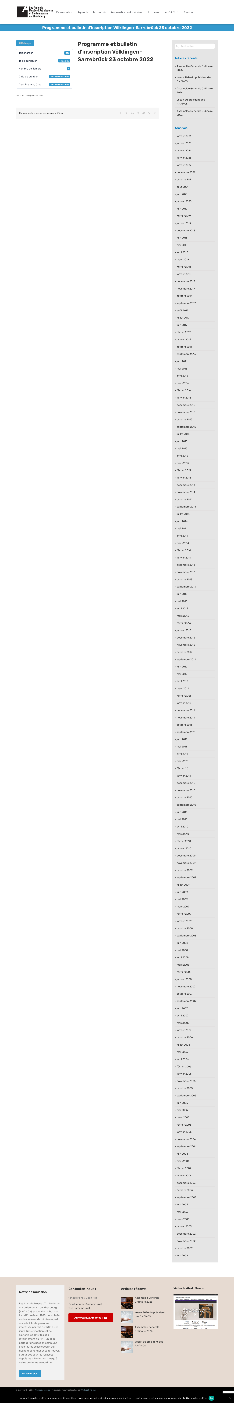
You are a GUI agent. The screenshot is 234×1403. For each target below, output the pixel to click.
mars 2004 (183, 1161)
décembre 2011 (186, 710)
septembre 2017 (186, 303)
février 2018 (184, 266)
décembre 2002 (186, 1233)
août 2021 (182, 186)
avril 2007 (182, 1015)
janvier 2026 (184, 136)
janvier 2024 (184, 150)
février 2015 (184, 470)
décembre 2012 (186, 637)
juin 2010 (182, 812)
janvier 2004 (184, 1175)
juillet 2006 (183, 1044)
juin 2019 (182, 208)
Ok (211, 1398)
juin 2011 (182, 739)
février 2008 (184, 971)
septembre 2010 (186, 804)
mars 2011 (182, 761)
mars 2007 (183, 1022)
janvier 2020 (184, 201)
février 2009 (184, 913)
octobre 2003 (185, 1190)
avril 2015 (182, 455)
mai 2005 (182, 1110)
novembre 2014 (186, 492)
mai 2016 (182, 368)
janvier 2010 (184, 848)
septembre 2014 (186, 506)
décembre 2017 (186, 281)
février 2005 (184, 1124)
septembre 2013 (186, 586)
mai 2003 (182, 1211)
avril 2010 (182, 826)
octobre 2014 (184, 499)
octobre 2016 (184, 346)
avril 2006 (183, 1059)
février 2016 (184, 390)
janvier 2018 (184, 274)
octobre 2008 (185, 928)
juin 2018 (182, 237)
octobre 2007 (184, 993)
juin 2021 (182, 194)
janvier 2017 (184, 339)
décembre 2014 (186, 484)
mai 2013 (182, 601)
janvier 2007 (184, 1030)
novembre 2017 (186, 288)
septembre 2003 (186, 1197)
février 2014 (184, 550)
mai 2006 (182, 1051)
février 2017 (184, 332)
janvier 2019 (184, 223)
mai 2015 (182, 448)
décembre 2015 (186, 404)
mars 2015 (183, 463)
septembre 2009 (186, 877)
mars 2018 (183, 259)
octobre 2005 (185, 1088)
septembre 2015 (186, 426)
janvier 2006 (184, 1073)
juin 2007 (182, 1008)
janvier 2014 (184, 557)
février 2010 (184, 841)
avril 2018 (182, 252)
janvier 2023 (184, 157)
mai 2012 (182, 673)
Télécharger (25, 43)
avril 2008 (183, 957)
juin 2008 (182, 942)
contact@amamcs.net (89, 1304)
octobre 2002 (185, 1248)
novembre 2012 (186, 644)
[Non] (230, 1398)
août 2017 (182, 310)
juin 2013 (182, 593)
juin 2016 (182, 361)
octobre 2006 (185, 1037)
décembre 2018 (186, 230)
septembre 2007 (186, 1001)
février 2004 (184, 1168)
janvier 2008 (184, 979)
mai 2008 (182, 950)
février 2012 (184, 695)
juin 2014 (182, 521)
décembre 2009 (186, 855)
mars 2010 (183, 833)
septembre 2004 (186, 1146)
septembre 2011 (186, 732)
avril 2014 (182, 535)
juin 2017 (182, 324)
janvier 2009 (184, 921)
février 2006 (184, 1066)
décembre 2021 (186, 172)
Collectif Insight (88, 1390)
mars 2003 (183, 1219)
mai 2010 (182, 819)
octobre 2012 (184, 652)
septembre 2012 (186, 659)
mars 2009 (183, 906)
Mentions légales (42, 1390)
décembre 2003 (186, 1182)
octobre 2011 (184, 724)
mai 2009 (182, 899)
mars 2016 (183, 383)
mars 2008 (183, 964)
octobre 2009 (185, 870)
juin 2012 (182, 666)
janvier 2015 (184, 477)
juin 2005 (182, 1102)
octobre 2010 (184, 797)
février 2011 (183, 768)
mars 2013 (183, 615)
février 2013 (184, 622)
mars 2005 (183, 1117)
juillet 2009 (183, 884)
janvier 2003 (184, 1226)
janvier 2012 (184, 702)
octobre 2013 (184, 579)
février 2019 (184, 215)
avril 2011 (182, 753)
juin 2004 (182, 1153)
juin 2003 (182, 1204)
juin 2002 (182, 1255)
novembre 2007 (186, 986)
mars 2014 (183, 543)
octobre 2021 (184, 179)
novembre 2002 (186, 1241)
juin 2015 (182, 441)
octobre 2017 (184, 295)
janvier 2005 (184, 1131)
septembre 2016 (186, 353)
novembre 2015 (186, 412)
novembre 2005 (186, 1081)
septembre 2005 (186, 1095)
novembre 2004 (186, 1139)
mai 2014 (182, 528)
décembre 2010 (186, 782)
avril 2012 (182, 681)
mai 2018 (182, 245)
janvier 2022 (184, 165)
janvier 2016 (184, 397)
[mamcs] (196, 1295)
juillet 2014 (183, 513)
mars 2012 (183, 688)
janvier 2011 (184, 775)
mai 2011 (182, 746)
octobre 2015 (184, 419)
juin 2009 (182, 892)
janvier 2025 (184, 143)
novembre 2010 (186, 790)
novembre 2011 (186, 717)
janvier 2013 (184, 630)
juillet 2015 (183, 433)
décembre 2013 (186, 564)
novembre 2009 (186, 862)
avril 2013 (182, 608)
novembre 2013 (186, 572)
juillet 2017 (183, 317)
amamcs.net (82, 1308)
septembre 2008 (186, 935)
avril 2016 (182, 375)
